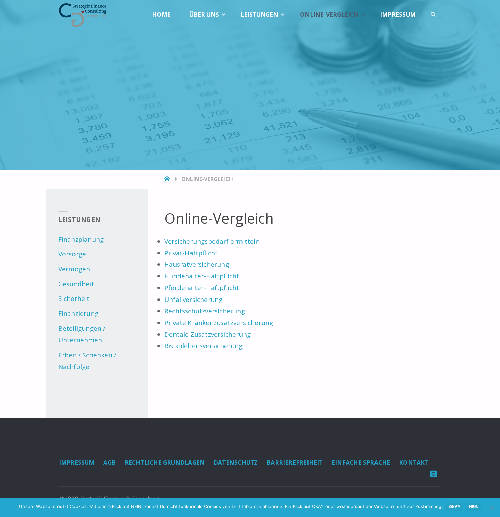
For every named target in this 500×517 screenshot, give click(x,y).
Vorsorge (72, 253)
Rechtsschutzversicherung (204, 311)
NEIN (474, 506)
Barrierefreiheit (295, 462)
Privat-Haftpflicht (191, 252)
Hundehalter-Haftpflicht (201, 276)
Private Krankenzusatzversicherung (218, 322)
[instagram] (433, 474)
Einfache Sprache (361, 462)
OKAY (454, 506)
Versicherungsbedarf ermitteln (212, 241)
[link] (433, 14)
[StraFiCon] (82, 14)
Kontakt (414, 462)
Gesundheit (76, 283)
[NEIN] (491, 507)
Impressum (77, 462)
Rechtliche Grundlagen (164, 462)
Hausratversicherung (196, 264)
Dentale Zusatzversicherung (207, 334)
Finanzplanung (81, 239)
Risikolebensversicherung (203, 345)
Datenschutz (236, 462)
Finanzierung (78, 313)
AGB (109, 462)
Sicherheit (73, 298)
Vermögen (74, 268)
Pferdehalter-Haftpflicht (201, 287)
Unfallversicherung (193, 299)
